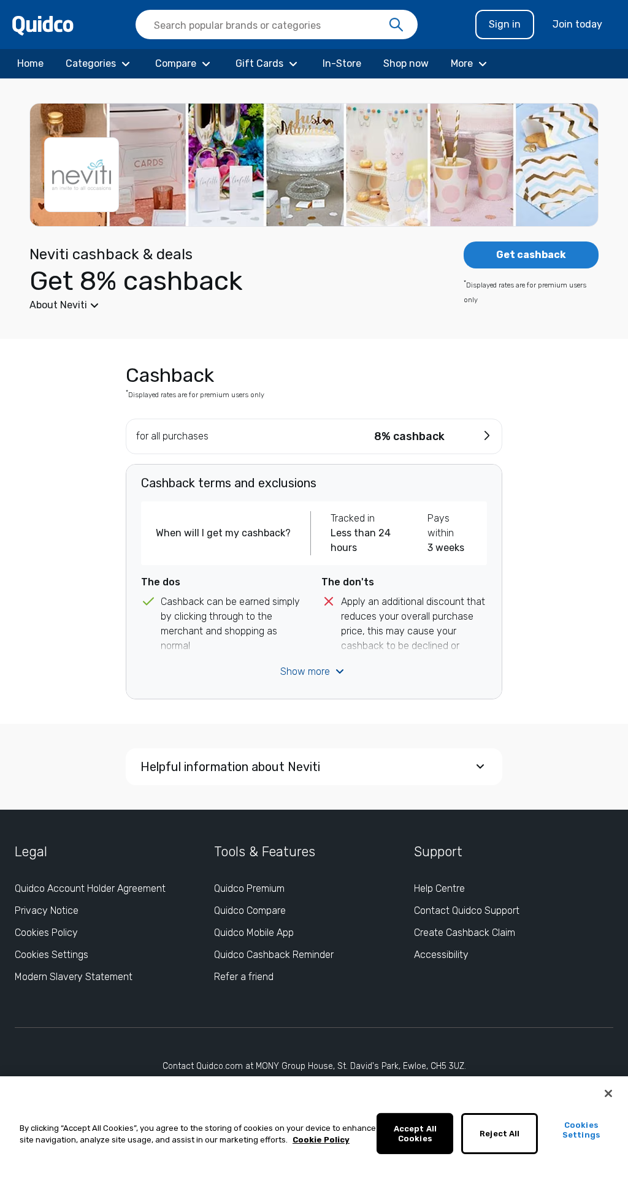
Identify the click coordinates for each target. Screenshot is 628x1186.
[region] (314, 1131)
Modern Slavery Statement (73, 977)
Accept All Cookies (415, 1133)
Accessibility (441, 954)
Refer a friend (244, 977)
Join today (577, 24)
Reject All (499, 1133)
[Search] (396, 25)
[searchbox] (277, 24)
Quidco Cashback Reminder (274, 954)
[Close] (608, 1093)
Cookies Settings (51, 954)
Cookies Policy (46, 932)
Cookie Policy (321, 1139)
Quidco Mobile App (254, 932)
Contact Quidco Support (466, 910)
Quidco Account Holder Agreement (90, 888)
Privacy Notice (46, 910)
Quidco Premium (249, 888)
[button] (222, 305)
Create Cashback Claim (464, 932)
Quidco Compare (250, 910)
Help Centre (439, 888)
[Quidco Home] (43, 25)
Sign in (505, 24)
